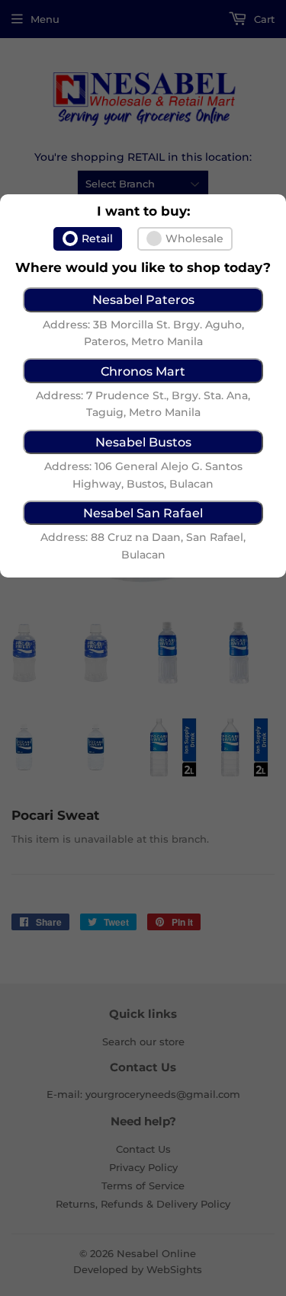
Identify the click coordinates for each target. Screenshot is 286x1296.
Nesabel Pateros (143, 299)
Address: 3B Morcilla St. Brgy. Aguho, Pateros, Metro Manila (143, 333)
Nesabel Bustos (143, 442)
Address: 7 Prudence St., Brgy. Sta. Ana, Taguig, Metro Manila (143, 404)
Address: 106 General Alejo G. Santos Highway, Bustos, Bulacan (143, 474)
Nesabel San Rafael (143, 512)
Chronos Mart (143, 371)
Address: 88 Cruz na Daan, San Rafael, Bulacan (143, 545)
